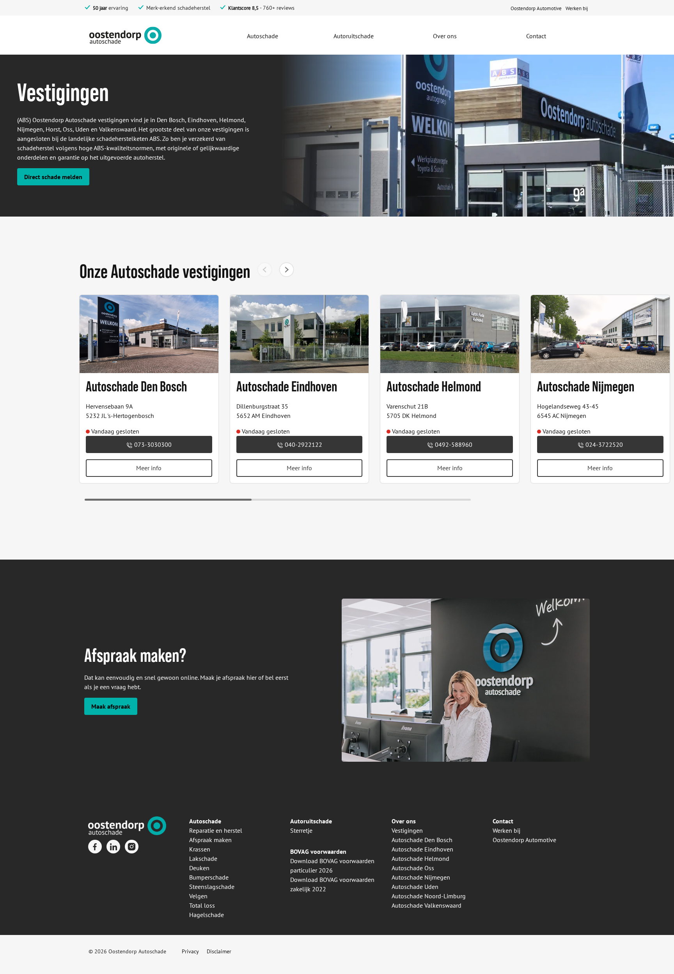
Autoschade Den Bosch (422, 840)
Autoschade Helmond (420, 858)
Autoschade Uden (415, 886)
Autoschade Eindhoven (422, 849)
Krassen (199, 849)
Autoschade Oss (413, 868)
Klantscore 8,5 (243, 8)
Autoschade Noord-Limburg (429, 896)
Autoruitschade (311, 821)
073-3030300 (152, 444)
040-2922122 (302, 444)
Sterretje (301, 830)
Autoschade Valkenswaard (426, 905)
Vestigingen (407, 830)
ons (410, 821)
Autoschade (205, 821)
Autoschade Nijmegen (421, 877)
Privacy (190, 951)
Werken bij (506, 830)
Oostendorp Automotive (524, 840)
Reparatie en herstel (215, 830)
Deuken (199, 868)
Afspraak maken (210, 840)
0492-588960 (452, 444)
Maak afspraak (110, 706)
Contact (503, 821)
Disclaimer (219, 951)
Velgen (198, 896)
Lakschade (203, 858)
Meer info (148, 468)
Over (398, 821)
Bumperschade (209, 877)
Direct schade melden (53, 177)
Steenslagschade (211, 886)
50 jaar (100, 8)
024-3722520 (603, 444)
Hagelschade (206, 915)
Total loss (202, 905)
